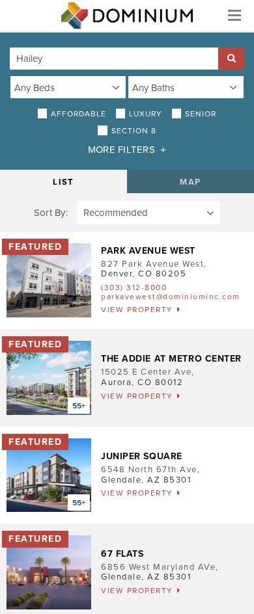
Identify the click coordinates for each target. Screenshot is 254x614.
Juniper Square (141, 456)
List (63, 182)
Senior (200, 113)
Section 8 (133, 130)
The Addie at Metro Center (171, 358)
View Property (137, 309)
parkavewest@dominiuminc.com (170, 296)
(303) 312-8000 (134, 287)
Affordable (78, 113)
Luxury (145, 113)
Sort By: (51, 213)
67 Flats (122, 553)
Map (190, 182)
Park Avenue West (148, 250)
